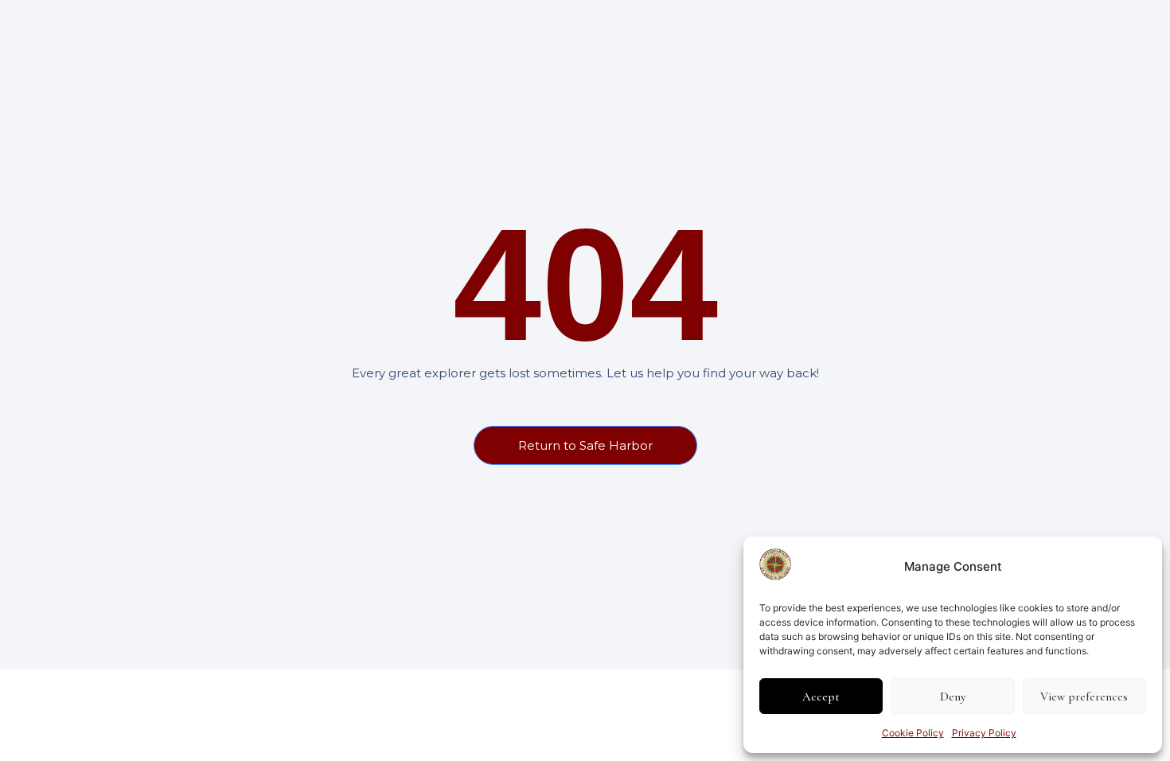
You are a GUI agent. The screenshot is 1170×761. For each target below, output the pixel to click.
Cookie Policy (913, 733)
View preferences (1084, 696)
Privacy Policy (984, 733)
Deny (952, 696)
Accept (821, 696)
